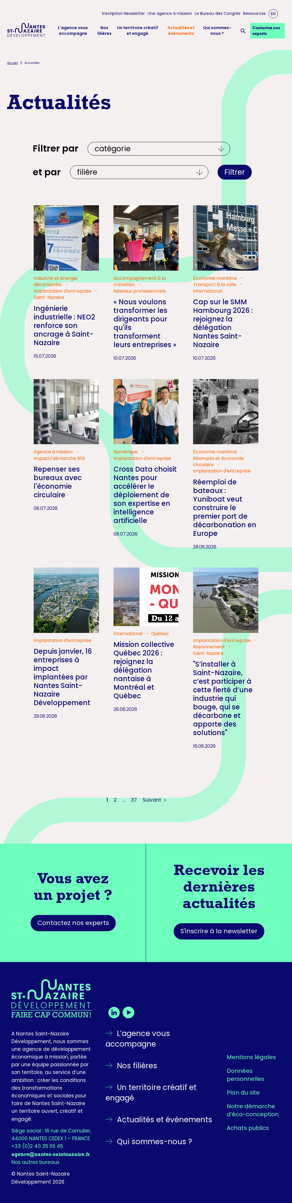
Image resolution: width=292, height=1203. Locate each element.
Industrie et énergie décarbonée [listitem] (55, 281)
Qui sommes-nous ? (217, 30)
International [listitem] (207, 291)
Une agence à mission (170, 13)
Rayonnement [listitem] (209, 647)
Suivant (153, 799)
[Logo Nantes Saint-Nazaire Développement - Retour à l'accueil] (26, 31)
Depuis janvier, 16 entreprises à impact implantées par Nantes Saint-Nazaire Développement (63, 677)
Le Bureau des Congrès (217, 13)
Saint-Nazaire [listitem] (49, 297)
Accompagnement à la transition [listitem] (139, 281)
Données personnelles (245, 1075)
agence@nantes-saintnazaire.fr (50, 1154)
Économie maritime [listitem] (215, 278)
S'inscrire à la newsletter (219, 931)
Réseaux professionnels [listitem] (139, 291)
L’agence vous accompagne (73, 30)
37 (134, 799)
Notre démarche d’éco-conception (253, 1110)
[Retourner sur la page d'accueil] (51, 998)
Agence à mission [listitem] (54, 452)
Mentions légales (251, 1057)
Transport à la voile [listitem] (215, 284)
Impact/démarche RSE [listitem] (59, 458)
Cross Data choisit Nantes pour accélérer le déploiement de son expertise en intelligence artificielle (145, 494)
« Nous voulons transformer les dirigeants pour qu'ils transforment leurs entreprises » (145, 323)
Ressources (254, 13)
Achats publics (248, 1128)
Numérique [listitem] (126, 452)
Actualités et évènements (181, 30)
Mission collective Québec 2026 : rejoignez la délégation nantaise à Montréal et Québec (143, 670)
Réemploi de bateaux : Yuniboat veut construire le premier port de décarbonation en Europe (224, 507)
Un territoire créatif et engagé (137, 30)
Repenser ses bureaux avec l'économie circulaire (58, 482)
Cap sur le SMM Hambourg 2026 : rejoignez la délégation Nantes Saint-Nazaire (223, 323)
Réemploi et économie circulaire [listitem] (218, 461)
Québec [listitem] (160, 634)
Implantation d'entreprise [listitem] (63, 291)
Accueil (12, 63)
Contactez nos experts (73, 922)
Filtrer (234, 172)
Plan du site (243, 1093)
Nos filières (104, 30)
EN (273, 14)
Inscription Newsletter (123, 13)
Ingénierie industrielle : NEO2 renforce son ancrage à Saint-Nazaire (64, 325)
